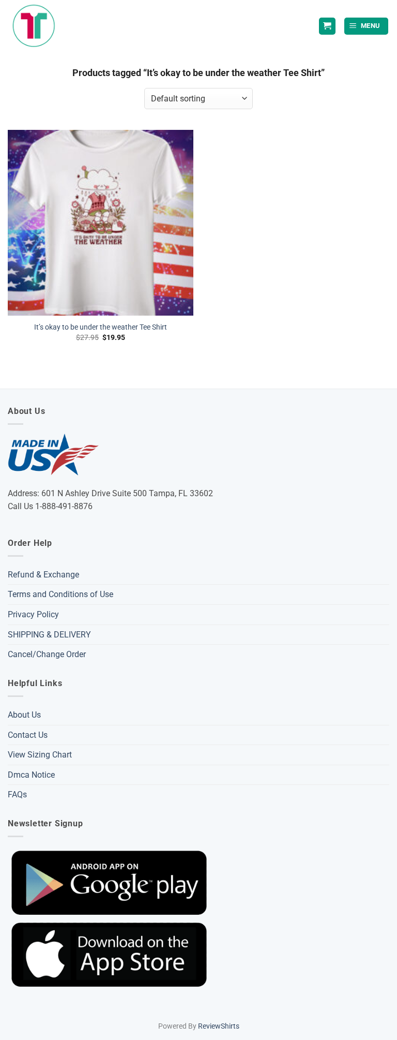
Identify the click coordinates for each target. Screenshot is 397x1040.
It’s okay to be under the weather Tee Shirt (100, 327)
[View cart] (327, 26)
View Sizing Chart (40, 755)
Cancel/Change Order (47, 654)
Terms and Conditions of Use (60, 594)
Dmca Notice (31, 775)
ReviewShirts (218, 1026)
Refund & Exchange (43, 575)
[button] (366, 26)
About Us (24, 715)
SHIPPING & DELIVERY (49, 635)
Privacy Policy (33, 614)
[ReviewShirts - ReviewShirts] (34, 26)
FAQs (17, 794)
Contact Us (28, 735)
